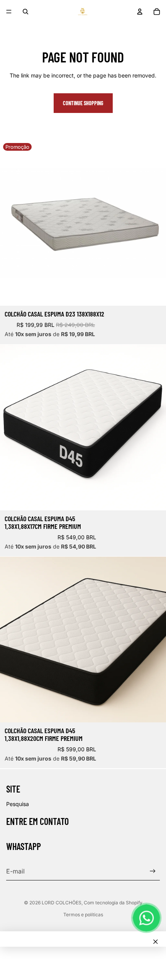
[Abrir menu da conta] (139, 11)
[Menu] (9, 11)
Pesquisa (17, 804)
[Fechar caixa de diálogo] (155, 941)
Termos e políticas (83, 914)
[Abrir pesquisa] (25, 11)
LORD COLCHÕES (61, 902)
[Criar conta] (153, 871)
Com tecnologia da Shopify (113, 902)
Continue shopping (83, 103)
